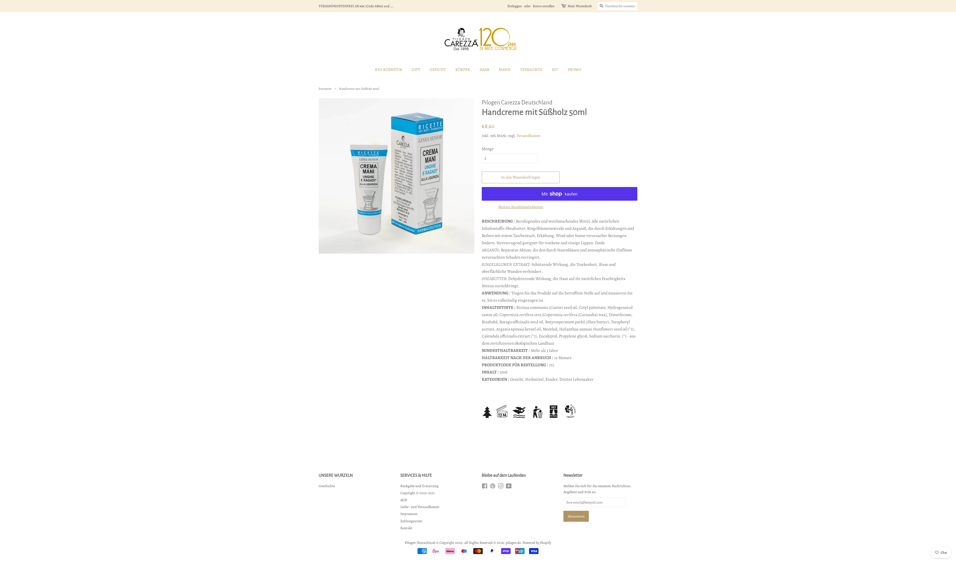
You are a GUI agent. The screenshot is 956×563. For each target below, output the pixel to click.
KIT (555, 69)
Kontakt (406, 527)
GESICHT (438, 69)
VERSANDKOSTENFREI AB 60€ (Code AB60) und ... (356, 6)
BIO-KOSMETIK (388, 69)
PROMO (574, 69)
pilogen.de (513, 542)
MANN (505, 69)
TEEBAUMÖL (531, 69)
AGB (403, 499)
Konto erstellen (543, 6)
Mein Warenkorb (580, 6)
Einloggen (514, 6)
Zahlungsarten (411, 520)
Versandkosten (528, 136)
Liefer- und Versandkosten (419, 506)
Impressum (409, 513)
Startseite (325, 89)
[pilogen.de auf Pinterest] (492, 486)
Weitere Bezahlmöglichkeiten (520, 206)
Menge (488, 149)
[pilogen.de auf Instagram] (500, 486)
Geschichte (327, 485)
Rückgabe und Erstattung (419, 485)
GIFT (416, 69)
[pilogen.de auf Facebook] (484, 486)
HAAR (484, 69)
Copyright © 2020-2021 (417, 492)
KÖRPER (462, 69)
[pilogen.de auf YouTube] (509, 486)
